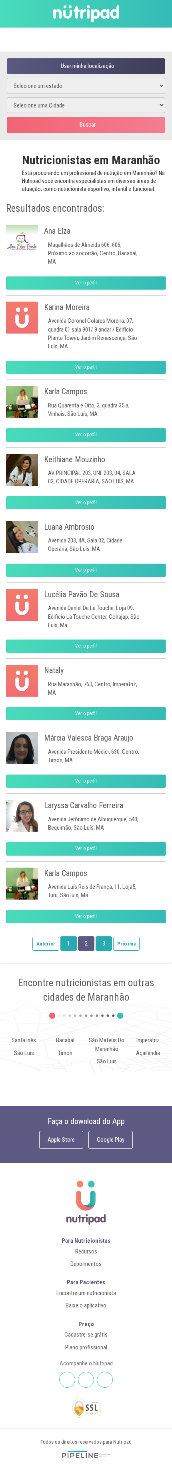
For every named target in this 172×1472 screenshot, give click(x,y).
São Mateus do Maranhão (106, 1044)
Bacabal (65, 1040)
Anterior (45, 944)
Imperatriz (148, 1040)
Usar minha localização (87, 66)
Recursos (86, 1251)
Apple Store (61, 1139)
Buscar (88, 124)
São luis (107, 1061)
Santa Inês (24, 1040)
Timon (65, 1053)
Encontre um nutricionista (86, 1293)
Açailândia (148, 1053)
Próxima (126, 944)
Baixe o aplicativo (86, 1305)
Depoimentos (86, 1263)
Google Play (110, 1139)
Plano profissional (86, 1347)
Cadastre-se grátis (86, 1334)
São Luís (24, 1053)
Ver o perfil (86, 283)
